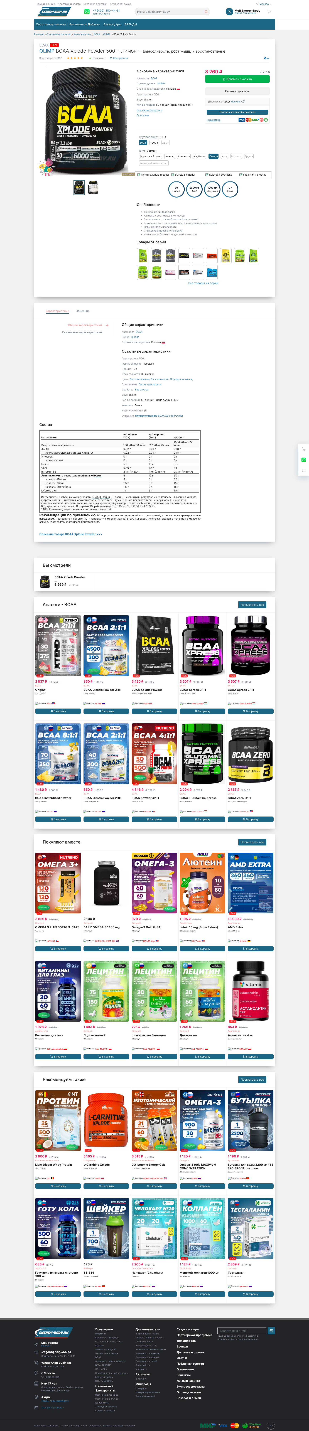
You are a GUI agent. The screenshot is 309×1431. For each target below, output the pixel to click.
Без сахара (142, 389)
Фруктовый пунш (150, 156)
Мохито (236, 156)
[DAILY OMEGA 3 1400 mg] (106, 883)
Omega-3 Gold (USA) (147, 927)
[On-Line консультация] (303, 459)
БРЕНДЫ (130, 24)
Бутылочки (233, 1160)
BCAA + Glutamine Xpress (198, 798)
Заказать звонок (101, 13)
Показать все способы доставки (237, 112)
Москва (264, 3)
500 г (143, 142)
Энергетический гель (143, 1160)
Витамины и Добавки (84, 24)
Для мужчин (188, 1035)
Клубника (199, 156)
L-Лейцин (60, 479)
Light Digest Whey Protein (53, 1164)
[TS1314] (106, 1229)
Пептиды (232, 1268)
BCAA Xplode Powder (159, 415)
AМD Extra (235, 927)
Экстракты (40, 1268)
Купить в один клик (237, 91)
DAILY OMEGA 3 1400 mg (102, 927)
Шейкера (88, 1268)
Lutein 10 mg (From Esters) (199, 927)
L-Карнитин (89, 1160)
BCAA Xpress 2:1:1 (193, 690)
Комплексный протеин (47, 1160)
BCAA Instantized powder (53, 798)
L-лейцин (105, 496)
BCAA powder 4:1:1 (145, 798)
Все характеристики (149, 110)
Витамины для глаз (49, 1035)
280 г (165, 142)
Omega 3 (39, 923)
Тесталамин (236, 1272)
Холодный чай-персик (154, 163)
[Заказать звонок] (303, 470)
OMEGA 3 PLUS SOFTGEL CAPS (57, 927)
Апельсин (184, 156)
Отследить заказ (120, 3)
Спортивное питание (51, 24)
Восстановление (139, 379)
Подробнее (213, 119)
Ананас (169, 156)
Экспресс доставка (95, 3)
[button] (106, 10)
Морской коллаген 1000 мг (199, 1272)
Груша (249, 156)
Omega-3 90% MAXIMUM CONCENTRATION (198, 1166)
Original (40, 690)
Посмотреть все (252, 604)
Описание (143, 115)
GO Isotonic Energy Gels (149, 1164)
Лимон (213, 156)
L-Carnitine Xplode (97, 1164)
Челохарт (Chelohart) (147, 1272)
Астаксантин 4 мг (240, 1035)
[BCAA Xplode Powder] (45, 581)
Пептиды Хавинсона (142, 1268)
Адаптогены (186, 923)
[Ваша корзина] (268, 11)
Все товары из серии (203, 283)
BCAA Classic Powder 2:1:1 (102, 690)
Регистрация (249, 13)
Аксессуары (112, 24)
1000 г (154, 142)
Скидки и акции (45, 3)
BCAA (44, 45)
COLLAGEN (186, 1268)
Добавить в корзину (239, 78)
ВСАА (38, 685)
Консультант (120, 58)
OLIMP (46, 51)
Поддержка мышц (181, 379)
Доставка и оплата (69, 3)
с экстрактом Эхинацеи (149, 1035)
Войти (238, 13)
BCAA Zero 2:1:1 (239, 798)
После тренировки (150, 384)
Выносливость (160, 379)
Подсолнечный (94, 1035)
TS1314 (89, 1272)
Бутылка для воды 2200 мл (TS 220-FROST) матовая (250, 1166)
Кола (224, 156)
